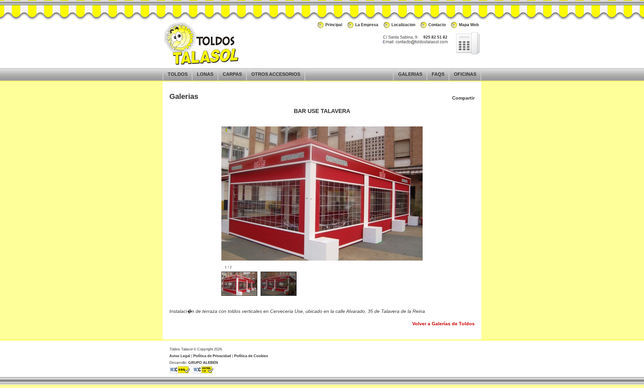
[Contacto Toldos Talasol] (464, 53)
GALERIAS (410, 74)
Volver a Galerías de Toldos (443, 323)
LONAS (205, 74)
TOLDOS (177, 74)
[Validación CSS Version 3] (179, 372)
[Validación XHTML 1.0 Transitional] (203, 372)
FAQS (438, 74)
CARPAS (232, 74)
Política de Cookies (251, 356)
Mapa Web (469, 25)
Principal (333, 25)
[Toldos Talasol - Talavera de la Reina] (203, 64)
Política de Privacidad (212, 356)
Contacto (437, 25)
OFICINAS (465, 74)
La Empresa (366, 25)
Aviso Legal (179, 356)
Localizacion (403, 25)
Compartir (463, 98)
